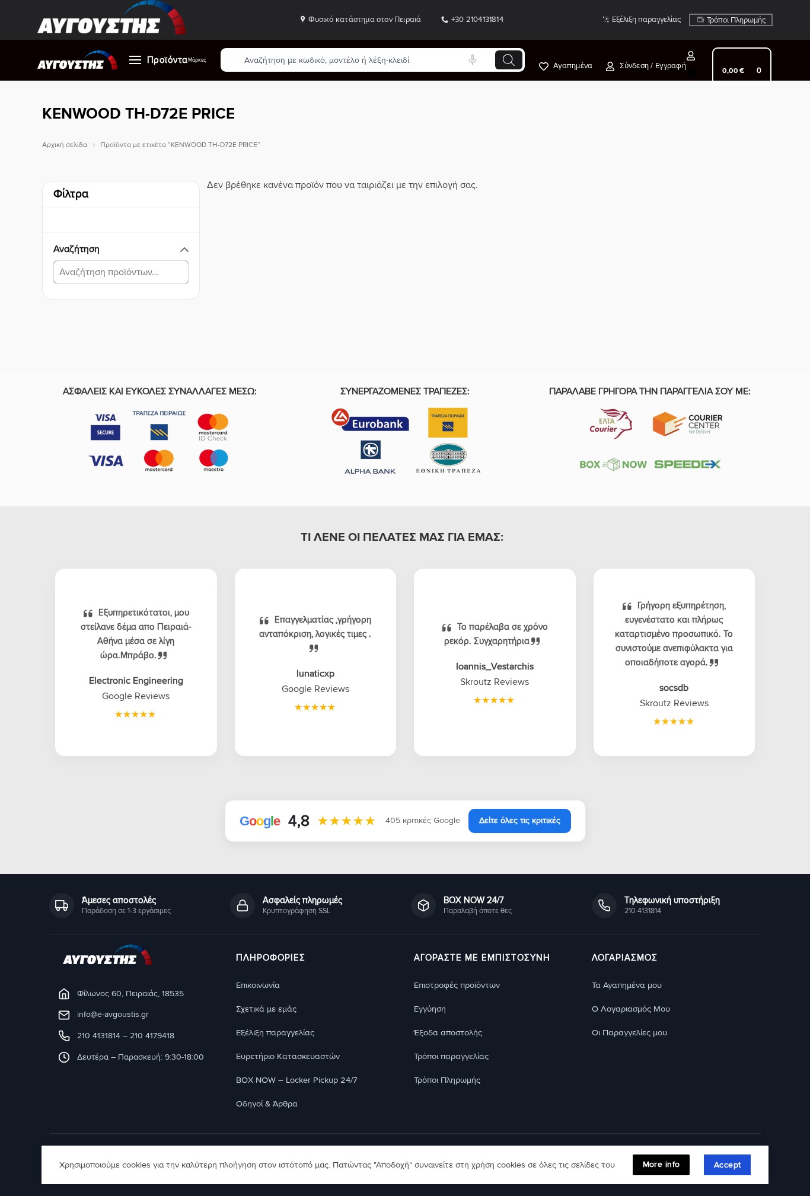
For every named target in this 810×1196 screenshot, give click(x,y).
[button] (652, 66)
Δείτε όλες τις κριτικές (519, 820)
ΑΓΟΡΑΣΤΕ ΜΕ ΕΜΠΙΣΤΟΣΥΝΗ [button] (482, 958)
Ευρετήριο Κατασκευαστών (288, 1056)
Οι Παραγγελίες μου (629, 1033)
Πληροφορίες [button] (270, 958)
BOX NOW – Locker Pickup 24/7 (296, 1080)
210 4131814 (98, 1036)
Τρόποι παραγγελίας (451, 1056)
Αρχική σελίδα (64, 145)
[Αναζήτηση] (508, 59)
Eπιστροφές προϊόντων (457, 985)
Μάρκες (197, 60)
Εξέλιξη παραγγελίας (646, 19)
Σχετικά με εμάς (266, 1009)
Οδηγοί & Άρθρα (267, 1104)
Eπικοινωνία (258, 985)
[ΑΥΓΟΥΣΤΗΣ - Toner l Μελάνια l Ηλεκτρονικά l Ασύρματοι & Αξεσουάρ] (77, 59)
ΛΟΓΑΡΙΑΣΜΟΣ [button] (625, 958)
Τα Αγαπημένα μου (627, 985)
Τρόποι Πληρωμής (736, 20)
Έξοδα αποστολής (448, 1033)
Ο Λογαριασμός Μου (631, 1009)
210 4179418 (152, 1036)
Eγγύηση (430, 1009)
